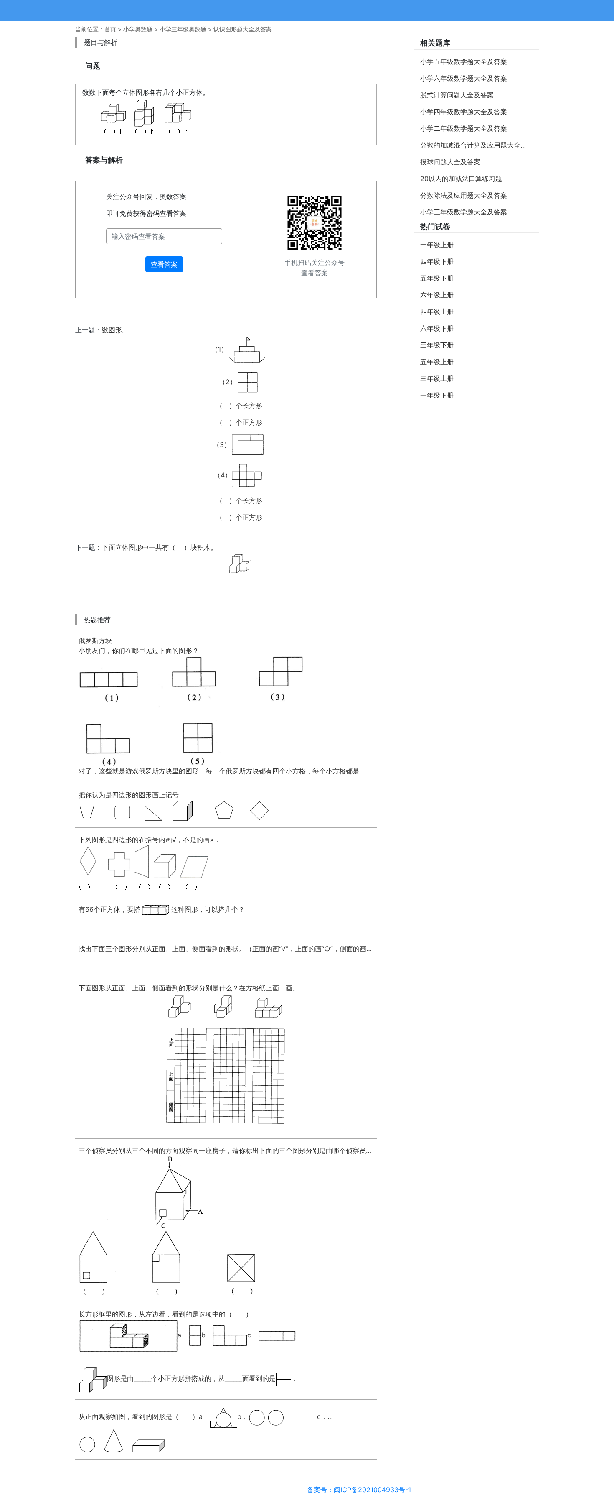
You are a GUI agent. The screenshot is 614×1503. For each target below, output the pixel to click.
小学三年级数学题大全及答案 (463, 212)
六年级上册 (437, 295)
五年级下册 (437, 278)
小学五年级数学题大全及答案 (463, 61)
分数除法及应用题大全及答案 (463, 195)
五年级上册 (437, 361)
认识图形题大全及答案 (242, 29)
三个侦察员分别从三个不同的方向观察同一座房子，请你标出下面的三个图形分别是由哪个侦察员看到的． (226, 1150)
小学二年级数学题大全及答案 (463, 128)
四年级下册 (437, 261)
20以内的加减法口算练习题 (461, 178)
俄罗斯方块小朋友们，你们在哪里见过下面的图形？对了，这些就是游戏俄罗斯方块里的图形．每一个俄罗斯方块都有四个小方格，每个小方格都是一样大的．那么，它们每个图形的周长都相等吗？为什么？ (226, 705)
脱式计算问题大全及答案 (457, 95)
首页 (110, 29)
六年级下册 (437, 328)
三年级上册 (437, 378)
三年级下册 (437, 345)
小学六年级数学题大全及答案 (463, 78)
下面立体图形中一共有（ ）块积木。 (159, 547)
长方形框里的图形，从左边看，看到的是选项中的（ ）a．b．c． (168, 1324)
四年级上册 (437, 311)
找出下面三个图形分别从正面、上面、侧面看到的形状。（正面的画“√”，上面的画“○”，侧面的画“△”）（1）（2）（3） (226, 948)
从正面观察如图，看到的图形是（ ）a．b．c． (203, 1416)
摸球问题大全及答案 (450, 162)
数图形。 (182, 423)
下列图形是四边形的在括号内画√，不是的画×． (150, 839)
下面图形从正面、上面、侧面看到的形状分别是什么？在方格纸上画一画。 (189, 988)
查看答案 (164, 264)
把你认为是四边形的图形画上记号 (129, 795)
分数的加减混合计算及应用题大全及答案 (479, 145)
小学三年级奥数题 (183, 29)
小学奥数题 (137, 29)
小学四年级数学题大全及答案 (463, 111)
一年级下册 (437, 395)
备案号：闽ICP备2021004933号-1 (359, 1489)
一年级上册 (437, 244)
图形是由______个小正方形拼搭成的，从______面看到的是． (202, 1378)
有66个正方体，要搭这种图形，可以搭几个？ (162, 909)
